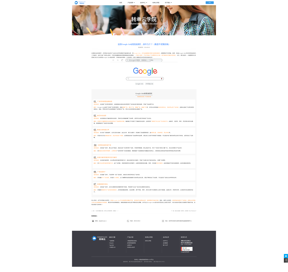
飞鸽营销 (111, 240)
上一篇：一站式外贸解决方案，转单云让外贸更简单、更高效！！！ (105, 210)
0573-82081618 (186, 243)
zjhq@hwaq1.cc (103, 221)
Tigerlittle (111, 245)
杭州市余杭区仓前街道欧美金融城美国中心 (180, 221)
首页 (120, 2)
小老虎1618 (112, 247)
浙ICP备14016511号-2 (159, 261)
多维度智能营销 (131, 243)
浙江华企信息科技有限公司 (135, 261)
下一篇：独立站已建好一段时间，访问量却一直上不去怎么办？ (183, 210)
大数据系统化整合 (132, 240)
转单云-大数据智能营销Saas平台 (144, 259)
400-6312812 (137, 221)
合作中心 (143, 2)
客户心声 (165, 245)
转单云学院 (156, 2)
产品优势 (130, 2)
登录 (210, 2)
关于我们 (168, 2)
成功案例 (165, 243)
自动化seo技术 (131, 247)
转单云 (150, 261)
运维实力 (129, 245)
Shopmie (111, 243)
